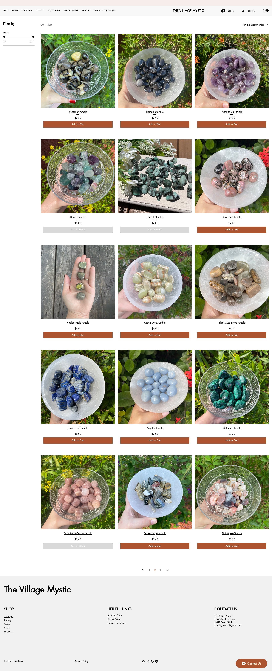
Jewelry (7, 620)
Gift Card (8, 632)
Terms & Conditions (13, 660)
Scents (7, 624)
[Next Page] (167, 570)
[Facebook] (143, 661)
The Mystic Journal (116, 622)
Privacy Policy (81, 661)
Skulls (6, 628)
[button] (266, 10)
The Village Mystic (37, 589)
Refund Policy (114, 618)
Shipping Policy (115, 614)
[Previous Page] (142, 570)
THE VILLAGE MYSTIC (188, 11)
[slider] (4, 37)
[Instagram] (147, 661)
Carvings (8, 616)
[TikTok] (152, 661)
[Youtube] (156, 661)
